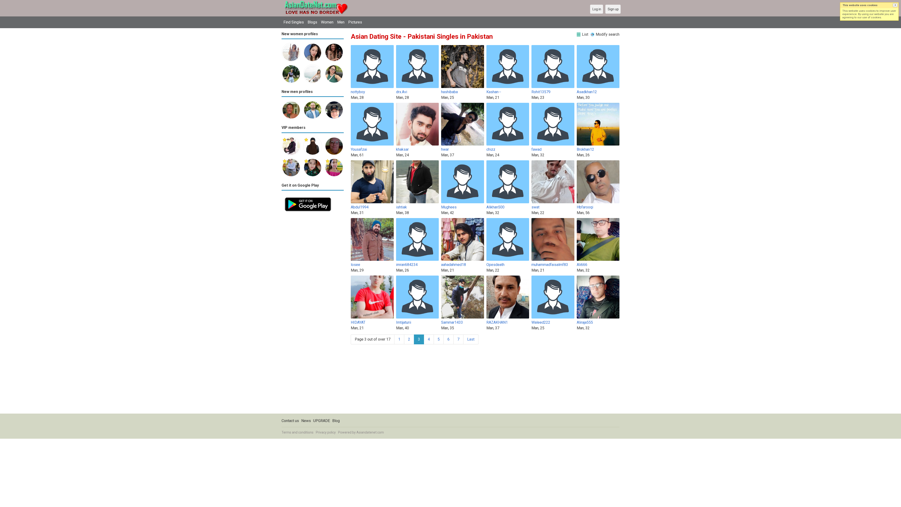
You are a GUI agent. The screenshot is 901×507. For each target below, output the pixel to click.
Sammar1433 (452, 322)
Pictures (355, 22)
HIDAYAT (358, 322)
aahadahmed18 (453, 264)
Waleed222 (540, 322)
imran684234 (407, 264)
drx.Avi (401, 92)
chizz (490, 149)
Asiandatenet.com (370, 432)
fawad (536, 149)
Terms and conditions (297, 432)
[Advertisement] (313, 285)
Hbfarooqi (585, 207)
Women (327, 22)
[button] (895, 5)
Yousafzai (359, 149)
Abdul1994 (360, 207)
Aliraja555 (585, 322)
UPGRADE (321, 421)
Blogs (312, 22)
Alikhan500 (495, 207)
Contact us (290, 421)
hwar (445, 149)
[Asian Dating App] (308, 197)
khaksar (402, 149)
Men (340, 22)
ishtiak (401, 207)
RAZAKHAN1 (497, 322)
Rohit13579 (540, 92)
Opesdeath (495, 264)
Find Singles (293, 22)
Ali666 (582, 264)
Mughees (449, 207)
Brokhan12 (585, 149)
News (306, 421)
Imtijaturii (403, 322)
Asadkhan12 (587, 92)
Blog (336, 421)
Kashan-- (493, 92)
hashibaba (449, 92)
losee (355, 264)
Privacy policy (326, 432)
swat (535, 207)
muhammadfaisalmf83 (549, 264)
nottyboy (358, 92)
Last (470, 339)
